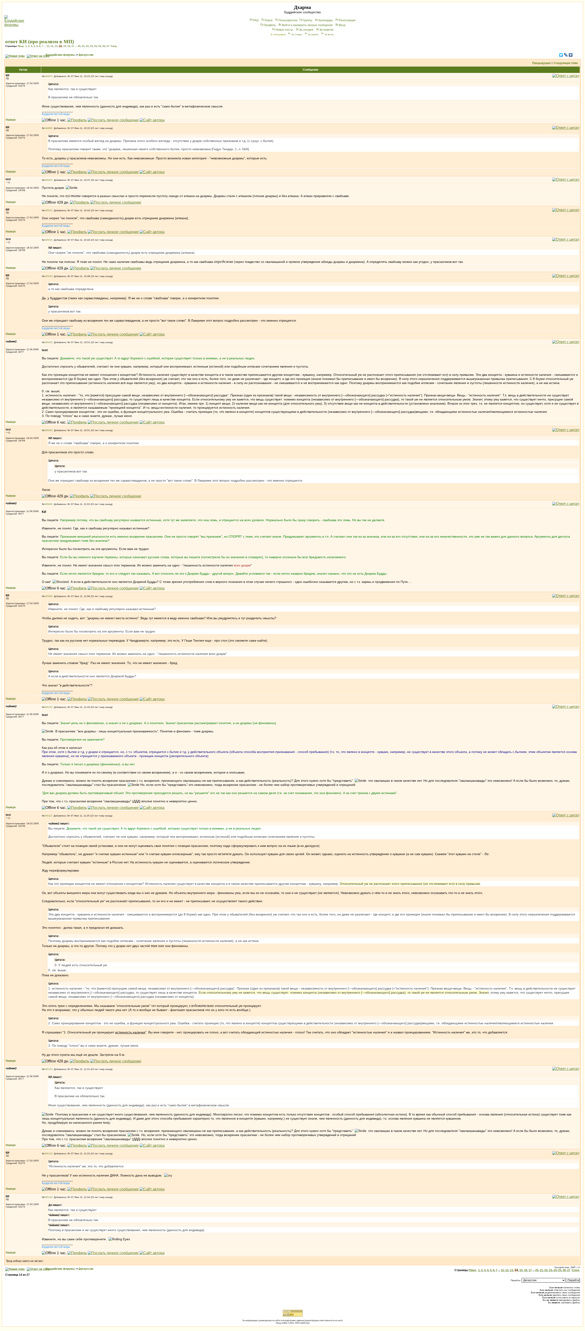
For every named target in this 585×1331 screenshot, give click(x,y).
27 (107, 46)
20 (79, 46)
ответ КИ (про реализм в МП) (39, 41)
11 (48, 46)
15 (64, 46)
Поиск (268, 20)
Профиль (270, 25)
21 (83, 46)
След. (114, 46)
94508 (47, 504)
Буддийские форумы (60, 54)
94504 (47, 276)
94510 (47, 707)
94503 (47, 240)
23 (91, 46)
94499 (47, 128)
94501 (47, 210)
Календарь (326, 20)
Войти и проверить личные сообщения (307, 25)
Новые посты (284, 29)
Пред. (21, 46)
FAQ (255, 20)
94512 (47, 1069)
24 (95, 46)
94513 (47, 1153)
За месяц (328, 34)
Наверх (11, 119)
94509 (47, 596)
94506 (47, 430)
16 (68, 46)
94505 (47, 342)
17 (73, 46)
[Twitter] (561, 55)
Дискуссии (86, 54)
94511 (47, 815)
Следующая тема (566, 63)
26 (103, 46)
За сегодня (306, 29)
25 (99, 46)
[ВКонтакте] (570, 55)
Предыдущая (541, 63)
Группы (307, 20)
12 (52, 46)
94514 (47, 1197)
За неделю (326, 29)
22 (87, 46)
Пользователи (288, 20)
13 (56, 46)
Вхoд (342, 25)
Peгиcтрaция (347, 20)
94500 (47, 180)
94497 (47, 76)
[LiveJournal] (566, 55)
